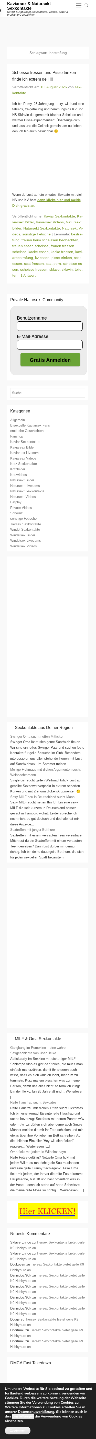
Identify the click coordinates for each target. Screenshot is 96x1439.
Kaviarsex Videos (50, 222)
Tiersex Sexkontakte (25, 524)
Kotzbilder (17, 469)
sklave (54, 269)
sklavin (67, 269)
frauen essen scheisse (30, 246)
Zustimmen (17, 1431)
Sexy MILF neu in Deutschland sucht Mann (42, 797)
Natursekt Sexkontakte (41, 228)
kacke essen (38, 252)
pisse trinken (61, 258)
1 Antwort (28, 275)
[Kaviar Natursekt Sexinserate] (48, 29)
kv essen (42, 258)
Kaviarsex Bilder (22, 447)
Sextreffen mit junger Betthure (32, 830)
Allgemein (17, 420)
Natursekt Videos (23, 497)
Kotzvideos (18, 475)
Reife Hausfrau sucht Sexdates (33, 1102)
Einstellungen (23, 1416)
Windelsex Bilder (22, 535)
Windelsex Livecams (25, 540)
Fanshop (16, 436)
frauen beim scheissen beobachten (50, 240)
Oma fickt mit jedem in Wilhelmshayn (38, 1152)
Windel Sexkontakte (25, 529)
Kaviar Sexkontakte (59, 216)
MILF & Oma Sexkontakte (38, 1039)
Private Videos (21, 508)
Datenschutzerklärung (36, 1411)
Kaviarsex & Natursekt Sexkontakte (29, 6)
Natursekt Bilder (22, 480)
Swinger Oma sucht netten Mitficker (36, 736)
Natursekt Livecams (25, 486)
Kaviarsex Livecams (25, 453)
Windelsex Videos (23, 546)
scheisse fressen (33, 269)
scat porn (53, 263)
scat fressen (34, 263)
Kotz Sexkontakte (23, 464)
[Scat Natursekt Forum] (47, 1022)
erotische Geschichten (27, 431)
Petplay (16, 502)
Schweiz (16, 513)
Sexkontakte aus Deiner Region (44, 727)
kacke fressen (62, 252)
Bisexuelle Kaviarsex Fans (30, 425)
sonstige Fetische (36, 234)
